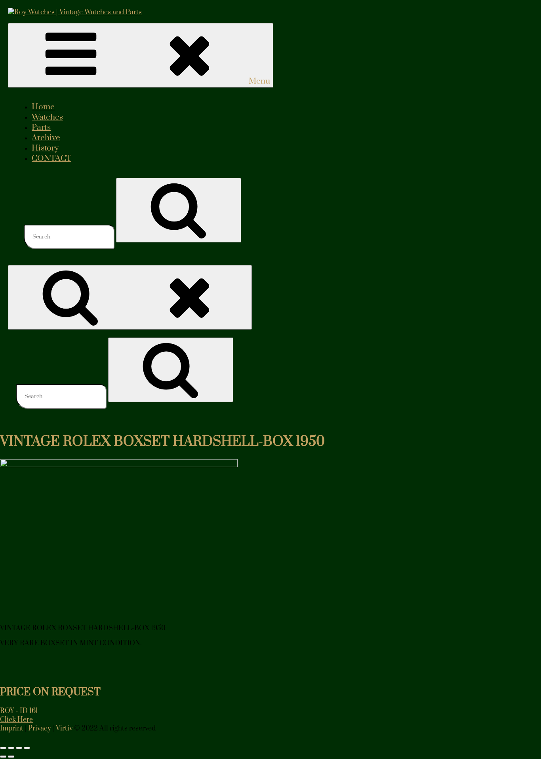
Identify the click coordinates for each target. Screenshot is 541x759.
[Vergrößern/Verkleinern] (3, 748)
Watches (47, 117)
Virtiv (64, 728)
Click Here (16, 719)
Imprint (11, 728)
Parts (41, 127)
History (45, 148)
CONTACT (51, 158)
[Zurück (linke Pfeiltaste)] (3, 756)
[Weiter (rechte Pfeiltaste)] (11, 756)
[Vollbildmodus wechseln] (11, 748)
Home (43, 107)
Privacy (39, 728)
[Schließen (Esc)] (27, 748)
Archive (46, 138)
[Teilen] (19, 748)
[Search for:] (70, 236)
